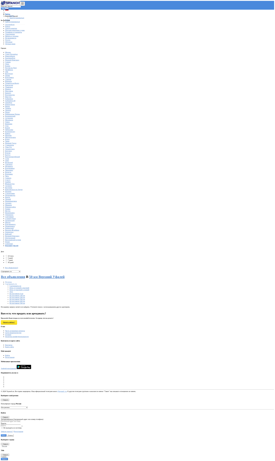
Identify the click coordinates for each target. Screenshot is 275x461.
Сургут (7, 180)
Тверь (7, 141)
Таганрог (8, 186)
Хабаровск (9, 99)
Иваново (8, 135)
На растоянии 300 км (17, 299)
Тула (6, 126)
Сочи (7, 159)
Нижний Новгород (12, 60)
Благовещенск (10, 224)
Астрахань (9, 118)
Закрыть (4, 459)
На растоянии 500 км (17, 303)
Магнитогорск (10, 137)
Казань (7, 66)
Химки (7, 209)
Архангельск (10, 149)
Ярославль (9, 91)
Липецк (8, 110)
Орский (8, 199)
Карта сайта (9, 347)
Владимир (9, 174)
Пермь (7, 75)
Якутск (7, 211)
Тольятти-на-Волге (12, 83)
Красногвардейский (12, 157)
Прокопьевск (10, 226)
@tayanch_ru (62, 391)
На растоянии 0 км (16, 294)
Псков (7, 242)
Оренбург (8, 103)
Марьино (8, 205)
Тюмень (8, 108)
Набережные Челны (12, 114)
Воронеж (8, 81)
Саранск (8, 178)
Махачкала (9, 120)
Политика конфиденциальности (17, 337)
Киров (7, 128)
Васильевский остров (13, 240)
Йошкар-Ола (10, 184)
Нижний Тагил (10, 143)
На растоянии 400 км (17, 301)
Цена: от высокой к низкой (19, 290)
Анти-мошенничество (13, 333)
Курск (7, 139)
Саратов (8, 79)
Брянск (7, 133)
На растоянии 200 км (17, 297)
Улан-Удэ (8, 147)
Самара (8, 62)
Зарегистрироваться (16, 18)
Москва (8, 52)
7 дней (10, 260)
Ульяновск (9, 87)
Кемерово (8, 124)
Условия (8, 335)
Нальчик (8, 191)
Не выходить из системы (12, 428)
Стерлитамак (10, 193)
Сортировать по (15, 286)
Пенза (7, 112)
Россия (4, 446)
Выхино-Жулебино (12, 230)
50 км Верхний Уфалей (47, 277)
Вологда (8, 172)
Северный (9, 244)
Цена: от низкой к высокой (19, 288)
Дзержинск (9, 215)
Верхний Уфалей (11, 246)
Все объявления (11, 268)
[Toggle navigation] (22, 4)
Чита (7, 176)
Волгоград (9, 74)
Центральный (10, 238)
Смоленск (8, 164)
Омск (7, 64)
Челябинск (9, 70)
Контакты (8, 345)
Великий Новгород (12, 236)
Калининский (10, 116)
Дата (11, 292)
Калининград (10, 132)
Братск (7, 197)
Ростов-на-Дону (11, 68)
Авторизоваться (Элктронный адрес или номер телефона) (22, 419)
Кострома (8, 188)
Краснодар (9, 85)
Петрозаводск (10, 195)
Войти (11, 16)
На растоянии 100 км (17, 295)
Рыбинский (9, 228)
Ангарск (8, 203)
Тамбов (8, 182)
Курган (7, 153)
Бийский (8, 234)
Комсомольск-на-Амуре (14, 189)
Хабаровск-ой (10, 101)
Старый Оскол (10, 218)
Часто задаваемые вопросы (15, 331)
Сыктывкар (9, 217)
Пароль (3, 423)
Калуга (7, 155)
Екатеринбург (10, 58)
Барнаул (8, 93)
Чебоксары (9, 130)
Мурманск (9, 166)
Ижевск (8, 89)
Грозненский (10, 220)
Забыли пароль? (7, 431)
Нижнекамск (10, 213)
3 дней (10, 258)
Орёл (7, 161)
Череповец (9, 170)
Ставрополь (9, 145)
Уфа (6, 72)
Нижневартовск (11, 201)
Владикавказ (10, 168)
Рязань (7, 106)
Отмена (10, 435)
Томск (7, 122)
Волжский (9, 162)
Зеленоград (9, 232)
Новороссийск (10, 207)
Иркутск (8, 97)
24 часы (11, 256)
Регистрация (9, 357)
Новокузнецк (10, 104)
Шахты (7, 222)
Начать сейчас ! (9, 322)
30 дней (11, 262)
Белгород (8, 151)
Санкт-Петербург (11, 54)
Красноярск (9, 77)
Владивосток (10, 95)
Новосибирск (10, 56)
